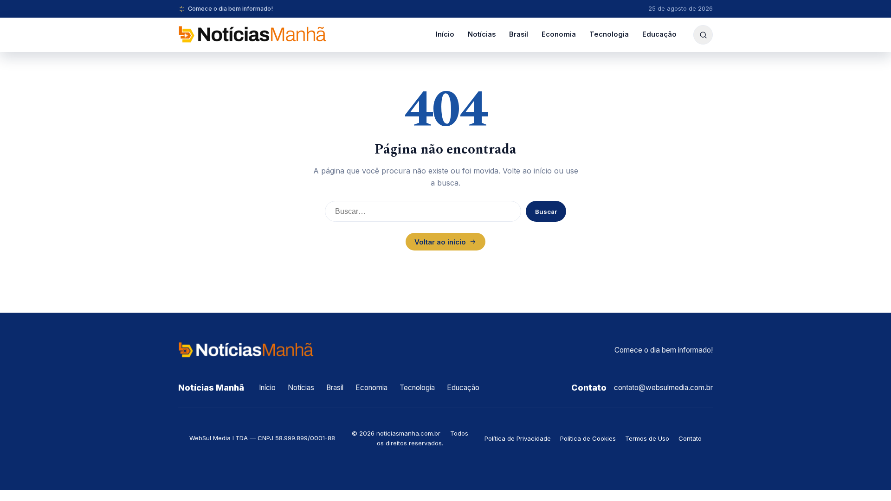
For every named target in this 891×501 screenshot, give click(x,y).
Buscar (546, 211)
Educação (659, 34)
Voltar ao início (440, 242)
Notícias (482, 34)
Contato (690, 438)
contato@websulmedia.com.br (663, 387)
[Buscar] (703, 35)
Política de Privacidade (517, 438)
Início (445, 34)
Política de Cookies (588, 438)
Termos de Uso (647, 438)
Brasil (518, 34)
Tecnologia (609, 34)
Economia (559, 34)
